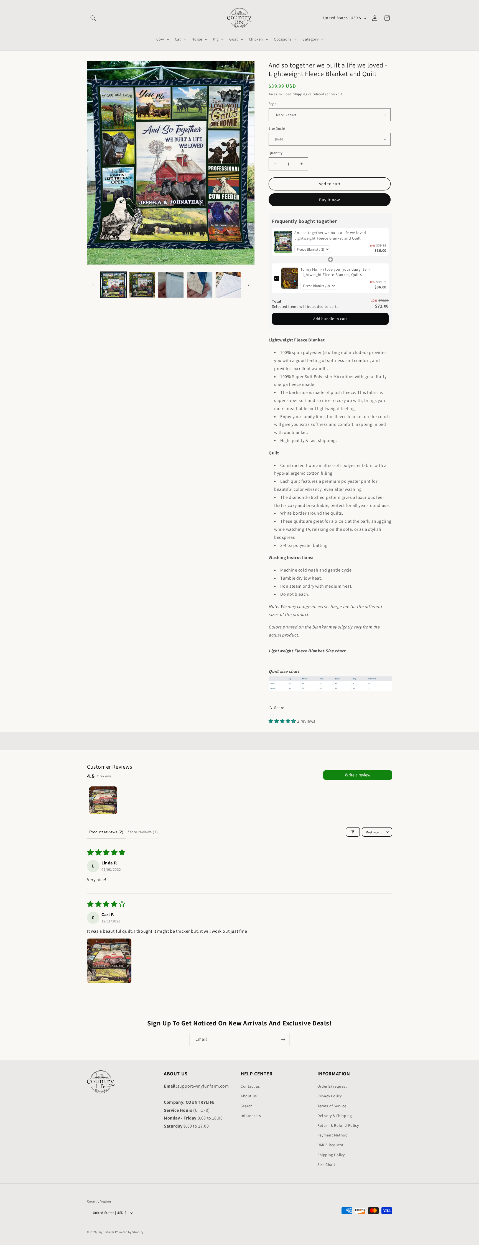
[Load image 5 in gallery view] (228, 285)
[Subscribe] (283, 1039)
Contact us (250, 1086)
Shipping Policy (331, 1154)
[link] (283, 241)
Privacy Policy (329, 1096)
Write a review (357, 775)
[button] (93, 18)
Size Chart (326, 1164)
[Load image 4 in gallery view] (199, 285)
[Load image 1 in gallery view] (113, 285)
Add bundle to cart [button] (330, 318)
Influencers (251, 1115)
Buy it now (329, 199)
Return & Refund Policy (338, 1125)
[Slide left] (93, 285)
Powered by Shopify (129, 1232)
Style (272, 103)
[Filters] (353, 832)
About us (249, 1096)
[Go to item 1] (103, 800)
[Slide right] (249, 285)
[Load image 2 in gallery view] (142, 285)
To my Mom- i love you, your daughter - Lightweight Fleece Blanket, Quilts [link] (335, 272)
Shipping (300, 94)
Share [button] (279, 707)
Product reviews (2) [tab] (106, 832)
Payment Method (332, 1135)
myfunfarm (106, 1232)
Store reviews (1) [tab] (143, 832)
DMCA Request (330, 1145)
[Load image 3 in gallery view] (171, 285)
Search (247, 1105)
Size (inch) (277, 128)
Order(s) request (332, 1086)
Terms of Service (331, 1105)
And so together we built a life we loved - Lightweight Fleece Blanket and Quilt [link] (331, 235)
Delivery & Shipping (334, 1115)
